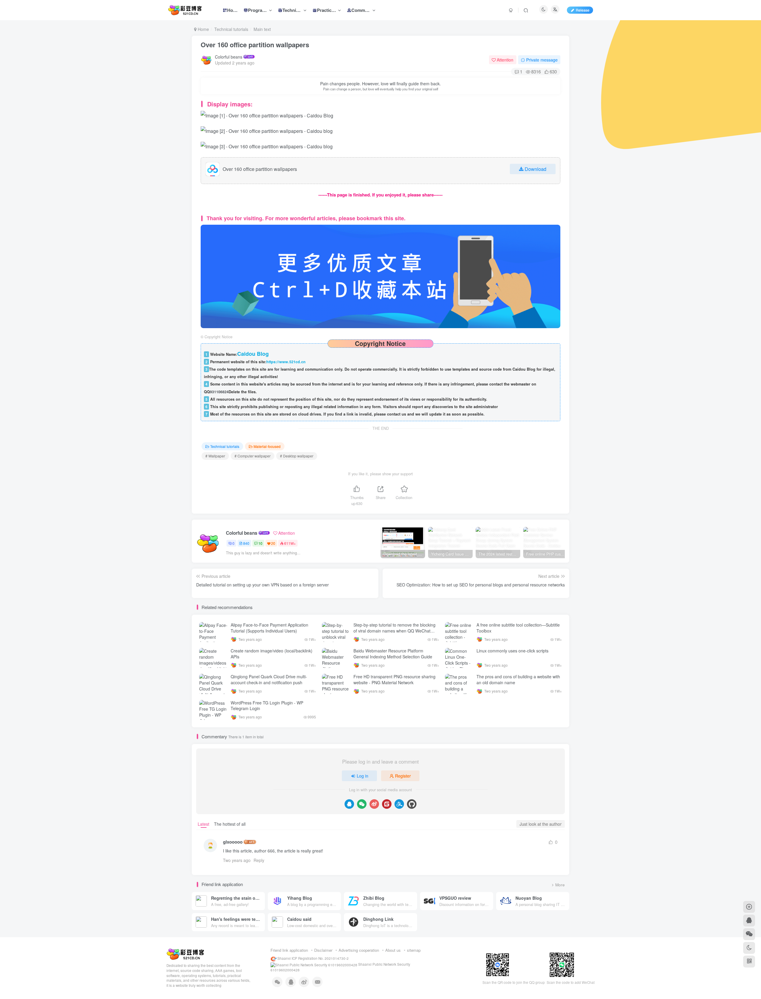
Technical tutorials (231, 29)
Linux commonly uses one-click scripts (512, 651)
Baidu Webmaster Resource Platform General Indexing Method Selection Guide (392, 654)
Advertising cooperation (359, 950)
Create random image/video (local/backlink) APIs (271, 654)
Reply (259, 860)
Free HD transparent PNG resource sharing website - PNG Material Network (394, 679)
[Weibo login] (374, 804)
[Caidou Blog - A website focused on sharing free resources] (185, 953)
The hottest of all (230, 824)
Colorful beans (228, 57)
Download (535, 169)
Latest (203, 824)
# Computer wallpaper (253, 455)
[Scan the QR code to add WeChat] (749, 934)
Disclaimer (323, 950)
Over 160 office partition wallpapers (255, 44)
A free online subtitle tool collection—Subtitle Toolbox (518, 628)
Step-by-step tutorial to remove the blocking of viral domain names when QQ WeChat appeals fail (394, 630)
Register (403, 776)
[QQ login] (349, 804)
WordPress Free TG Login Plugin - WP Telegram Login (267, 706)
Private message (542, 60)
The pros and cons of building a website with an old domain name (518, 679)
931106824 (219, 391)
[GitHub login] (411, 804)
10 (260, 543)
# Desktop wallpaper (296, 455)
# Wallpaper (215, 455)
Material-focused (267, 446)
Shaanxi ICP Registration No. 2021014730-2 (312, 958)
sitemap (414, 950)
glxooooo (233, 842)
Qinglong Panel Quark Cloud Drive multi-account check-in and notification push (269, 679)
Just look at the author (541, 824)
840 (246, 543)
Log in (362, 776)
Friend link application (289, 950)
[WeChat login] (362, 804)
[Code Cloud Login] (386, 804)
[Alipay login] (399, 804)
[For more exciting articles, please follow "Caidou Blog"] (380, 275)
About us (393, 950)
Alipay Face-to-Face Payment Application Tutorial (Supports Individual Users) (269, 628)
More (560, 885)
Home (202, 29)
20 (273, 543)
